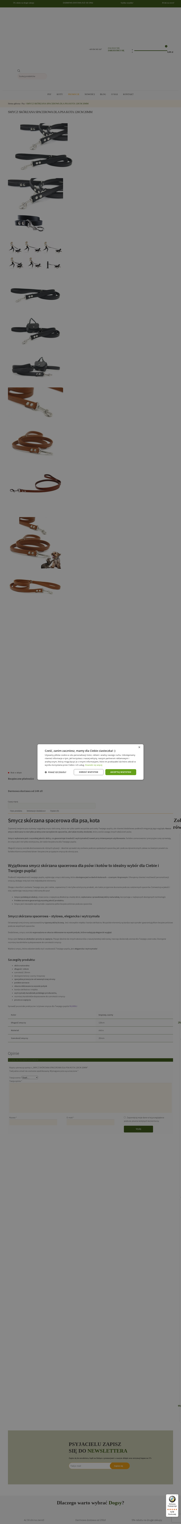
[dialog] (90, 762)
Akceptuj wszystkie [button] (120, 772)
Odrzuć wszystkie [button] (88, 772)
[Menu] (176, 1495)
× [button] (139, 747)
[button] (55, 772)
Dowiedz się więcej (93, 765)
